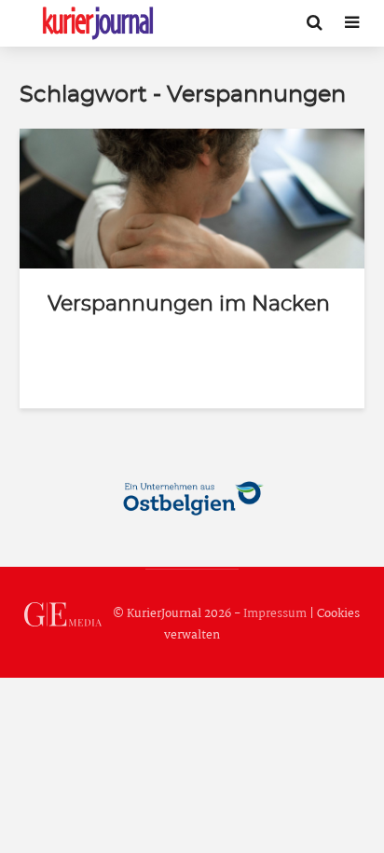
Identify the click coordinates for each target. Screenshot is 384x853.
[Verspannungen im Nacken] (192, 198)
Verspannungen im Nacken (189, 304)
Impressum (275, 614)
